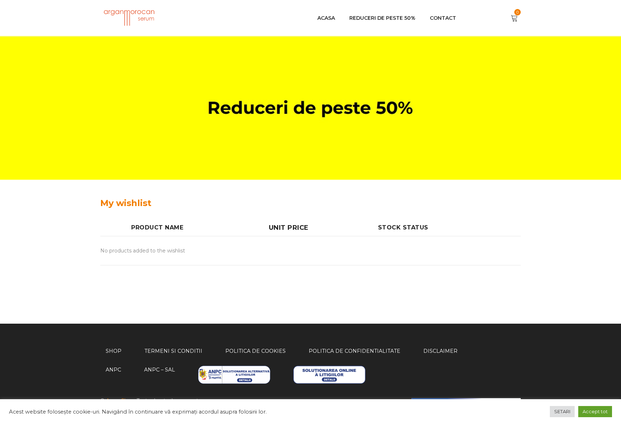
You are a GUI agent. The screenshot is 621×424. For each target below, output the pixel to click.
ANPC (113, 369)
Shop (113, 351)
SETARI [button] (562, 411)
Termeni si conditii (173, 351)
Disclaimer (440, 351)
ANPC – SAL (159, 369)
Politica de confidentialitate (354, 351)
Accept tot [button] (595, 411)
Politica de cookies (255, 351)
